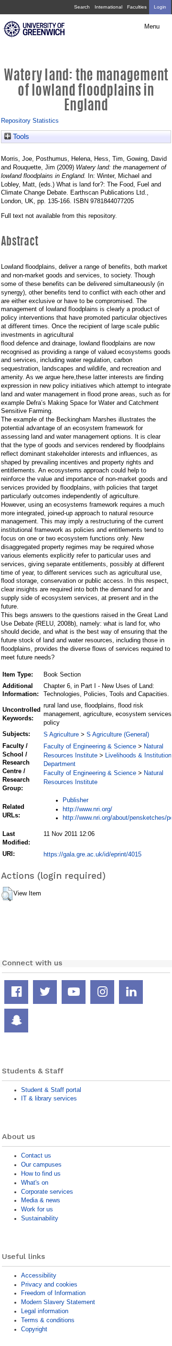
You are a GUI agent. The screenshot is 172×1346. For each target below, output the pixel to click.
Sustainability (39, 1218)
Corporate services (47, 1191)
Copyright (34, 1329)
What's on (34, 1182)
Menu (152, 26)
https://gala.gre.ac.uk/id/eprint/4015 (92, 854)
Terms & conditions (48, 1320)
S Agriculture (61, 734)
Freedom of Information (53, 1293)
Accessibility (38, 1275)
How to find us (41, 1173)
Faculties (137, 7)
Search (82, 7)
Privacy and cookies (49, 1284)
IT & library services (49, 1098)
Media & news (40, 1200)
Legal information (44, 1311)
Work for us (37, 1209)
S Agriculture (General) (117, 734)
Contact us (36, 1155)
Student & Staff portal (51, 1089)
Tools (20, 136)
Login (160, 7)
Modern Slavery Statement (58, 1302)
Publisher (75, 800)
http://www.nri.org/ (87, 809)
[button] (6, 894)
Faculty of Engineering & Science (89, 746)
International (108, 7)
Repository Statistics (30, 120)
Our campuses (41, 1164)
